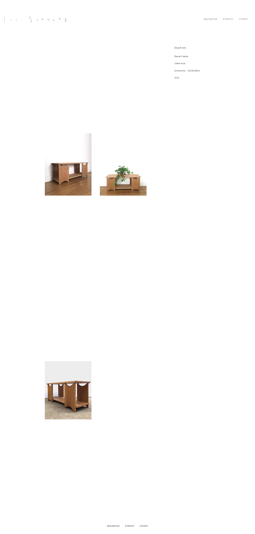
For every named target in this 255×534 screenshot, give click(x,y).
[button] (210, 19)
